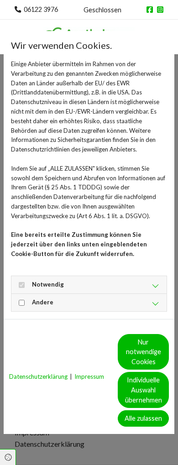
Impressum (89, 376)
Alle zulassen (143, 418)
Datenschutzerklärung (38, 376)
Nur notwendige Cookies (143, 352)
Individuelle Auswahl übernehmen (143, 389)
